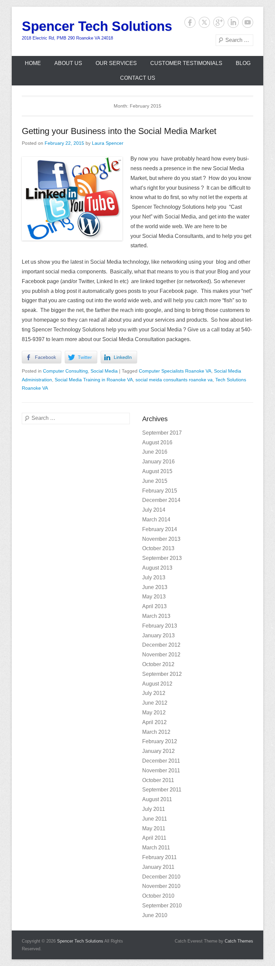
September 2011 (161, 789)
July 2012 (153, 693)
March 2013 (156, 616)
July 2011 (153, 809)
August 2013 (157, 568)
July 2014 (153, 510)
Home (33, 63)
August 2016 (157, 442)
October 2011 (158, 780)
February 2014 (159, 529)
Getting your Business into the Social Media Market (119, 131)
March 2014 (156, 519)
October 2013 (158, 548)
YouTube (247, 22)
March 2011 (156, 847)
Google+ (218, 22)
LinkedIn (233, 22)
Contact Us (137, 78)
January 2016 (158, 461)
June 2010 (154, 915)
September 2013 (162, 558)
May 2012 (154, 712)
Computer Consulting (65, 371)
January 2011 (158, 867)
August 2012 (157, 684)
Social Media (104, 371)
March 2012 (156, 732)
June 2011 (154, 819)
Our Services (116, 63)
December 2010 (161, 877)
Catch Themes (239, 941)
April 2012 (154, 722)
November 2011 (161, 770)
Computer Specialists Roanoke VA (175, 371)
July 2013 (153, 577)
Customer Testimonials (186, 63)
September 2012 (162, 674)
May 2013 (154, 596)
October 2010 (158, 896)
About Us (68, 63)
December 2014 (161, 500)
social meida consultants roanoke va (174, 379)
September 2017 (162, 433)
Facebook (190, 22)
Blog (243, 63)
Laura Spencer (107, 143)
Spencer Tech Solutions (97, 26)
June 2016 (154, 452)
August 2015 (157, 471)
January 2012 (158, 751)
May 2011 (153, 828)
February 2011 (159, 857)
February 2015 (159, 491)
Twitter (204, 22)
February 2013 (159, 626)
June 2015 (154, 481)
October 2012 (158, 664)
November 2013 (161, 539)
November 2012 (161, 654)
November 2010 (161, 886)
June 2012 (154, 703)
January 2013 (158, 635)
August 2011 (157, 799)
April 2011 (154, 838)
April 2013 (154, 606)
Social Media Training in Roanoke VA (94, 379)
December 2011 (161, 761)
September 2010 (162, 905)
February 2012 (159, 741)
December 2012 (161, 645)
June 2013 (154, 587)
